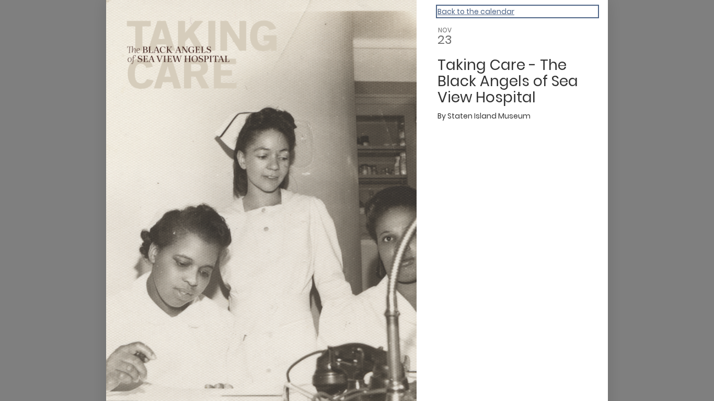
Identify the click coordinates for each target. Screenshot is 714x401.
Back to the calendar (475, 11)
